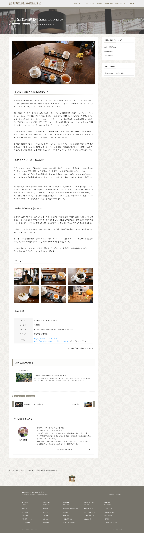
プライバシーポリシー (110, 522)
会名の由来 (46, 519)
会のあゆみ (46, 522)
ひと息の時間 (26, 25)
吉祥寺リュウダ (16, 25)
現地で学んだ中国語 (69, 522)
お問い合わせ (108, 515)
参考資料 (65, 512)
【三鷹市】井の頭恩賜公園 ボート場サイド (50, 375)
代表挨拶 (45, 512)
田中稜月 (23, 440)
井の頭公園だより (110, 51)
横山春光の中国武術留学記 (70, 509)
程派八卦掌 (25, 515)
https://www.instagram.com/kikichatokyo (51, 341)
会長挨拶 (45, 509)
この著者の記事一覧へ (64, 449)
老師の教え (66, 515)
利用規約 (106, 519)
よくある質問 (26, 522)
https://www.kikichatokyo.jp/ (45, 338)
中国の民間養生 (67, 519)
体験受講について (27, 519)
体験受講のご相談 (109, 512)
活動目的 (45, 515)
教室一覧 (24, 509)
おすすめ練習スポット (111, 47)
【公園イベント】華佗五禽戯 (114, 73)
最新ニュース (108, 509)
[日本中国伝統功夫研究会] (25, 3)
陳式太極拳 (25, 512)
